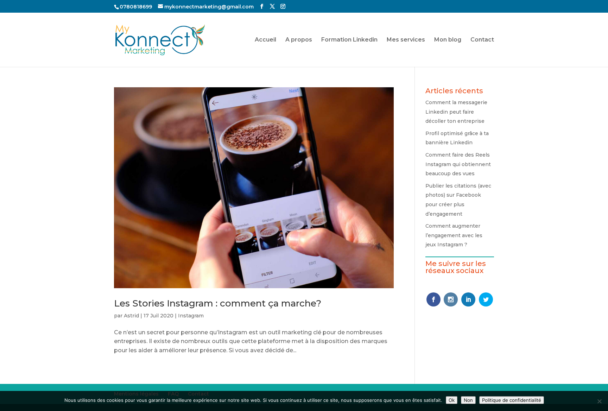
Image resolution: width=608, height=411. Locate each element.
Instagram (191, 315)
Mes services (406, 40)
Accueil (265, 40)
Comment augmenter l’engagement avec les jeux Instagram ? (453, 235)
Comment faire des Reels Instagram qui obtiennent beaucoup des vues (458, 164)
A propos (298, 40)
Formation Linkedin (349, 40)
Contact (482, 40)
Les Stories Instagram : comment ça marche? (217, 303)
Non (468, 400)
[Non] (599, 401)
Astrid (131, 315)
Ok (452, 400)
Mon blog (447, 40)
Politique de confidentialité (511, 400)
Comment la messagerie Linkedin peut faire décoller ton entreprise (456, 111)
